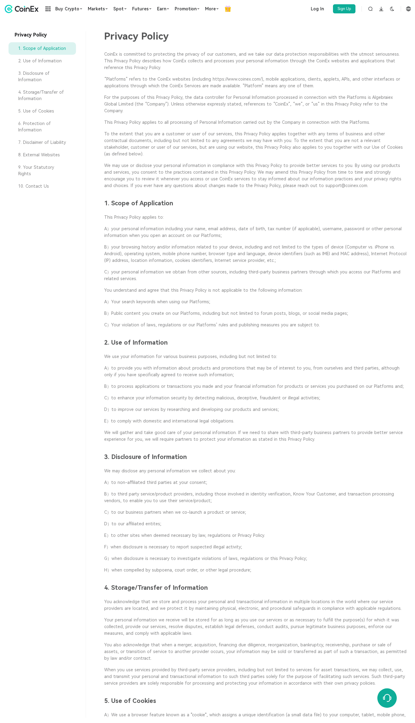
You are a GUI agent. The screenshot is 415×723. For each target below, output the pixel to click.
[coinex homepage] (23, 9)
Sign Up (344, 9)
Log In (317, 8)
